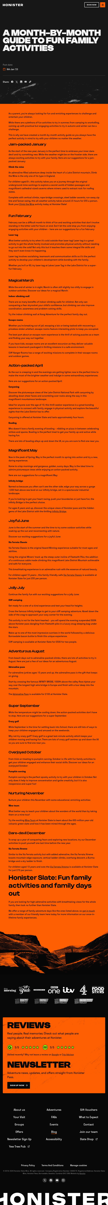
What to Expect (88, 1117)
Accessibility (54, 1139)
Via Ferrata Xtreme (59, 866)
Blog (54, 1132)
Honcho (82, 1173)
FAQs (54, 1117)
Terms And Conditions (52, 1165)
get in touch (88, 911)
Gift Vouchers (88, 1110)
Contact (89, 1124)
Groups (19, 1124)
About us (19, 1110)
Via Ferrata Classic (72, 575)
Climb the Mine (26, 204)
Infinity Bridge (59, 511)
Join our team (89, 1132)
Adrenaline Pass (21, 694)
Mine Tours (30, 820)
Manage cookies (78, 1165)
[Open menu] (102, 4)
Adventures (54, 1110)
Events (54, 1124)
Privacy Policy (28, 1165)
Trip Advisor (68, 1054)
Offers (19, 1132)
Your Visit (19, 1117)
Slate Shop (87, 1139)
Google (55, 1054)
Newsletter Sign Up (19, 1139)
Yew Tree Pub (17, 1146)
